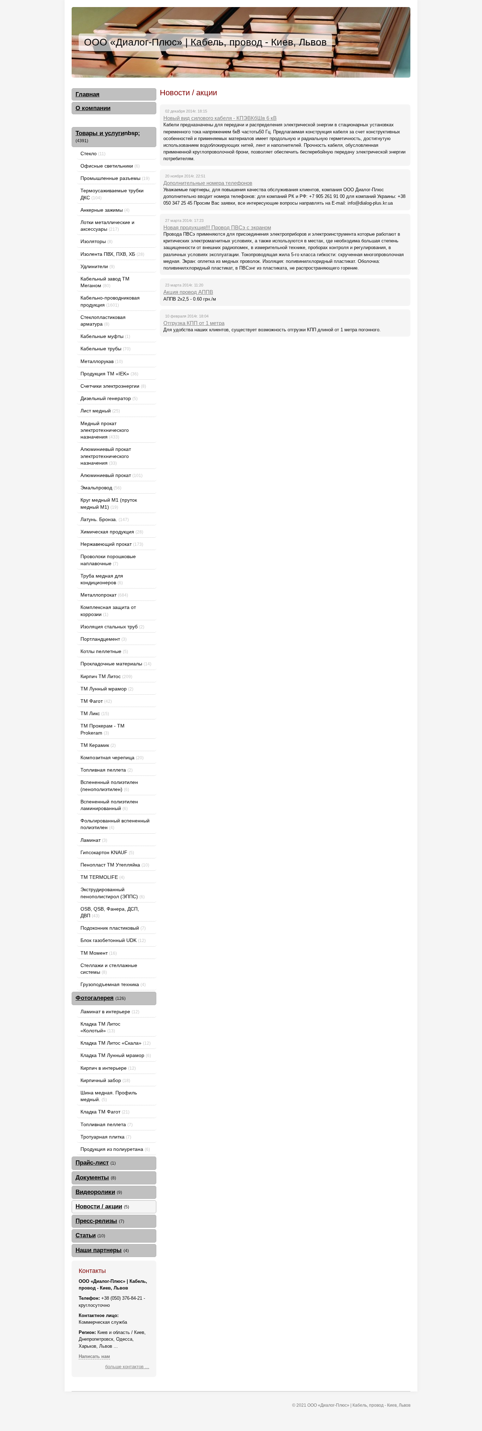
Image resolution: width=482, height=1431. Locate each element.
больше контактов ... (127, 1366)
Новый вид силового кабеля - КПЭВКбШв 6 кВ (220, 118)
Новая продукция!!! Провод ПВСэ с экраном (217, 227)
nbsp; (108, 136)
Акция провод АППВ (188, 292)
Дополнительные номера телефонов (207, 183)
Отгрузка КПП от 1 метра (193, 323)
